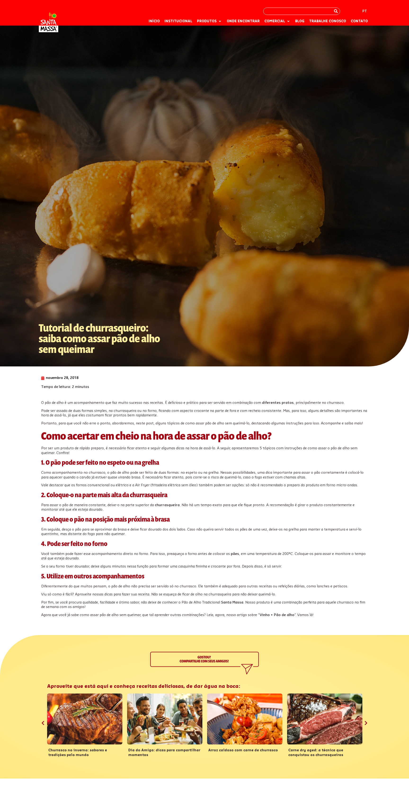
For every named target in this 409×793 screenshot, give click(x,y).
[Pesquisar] (336, 11)
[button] (209, 21)
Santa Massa (232, 602)
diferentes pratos (278, 403)
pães (235, 554)
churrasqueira (167, 505)
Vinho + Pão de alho (277, 615)
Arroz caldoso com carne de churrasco (243, 750)
